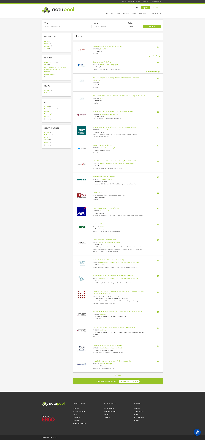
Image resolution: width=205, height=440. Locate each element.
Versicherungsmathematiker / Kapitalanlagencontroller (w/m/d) (113, 111)
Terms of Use (138, 411)
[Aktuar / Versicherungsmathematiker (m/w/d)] (81, 348)
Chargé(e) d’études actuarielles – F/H (104, 239)
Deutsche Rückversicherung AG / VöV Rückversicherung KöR (117, 163)
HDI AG (102, 226)
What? (46, 23)
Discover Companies (122, 13)
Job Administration (110, 411)
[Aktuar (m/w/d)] (81, 195)
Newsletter (76, 420)
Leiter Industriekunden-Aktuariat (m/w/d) (106, 208)
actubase (138, 2)
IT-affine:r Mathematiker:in (101, 224)
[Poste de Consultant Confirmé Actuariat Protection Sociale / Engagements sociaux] (81, 99)
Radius (130, 23)
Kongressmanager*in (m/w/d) (102, 62)
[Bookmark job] (158, 46)
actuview (123, 2)
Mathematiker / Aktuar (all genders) (104, 176)
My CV (134, 13)
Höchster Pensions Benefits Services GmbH (112, 348)
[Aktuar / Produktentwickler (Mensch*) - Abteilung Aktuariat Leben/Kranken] (81, 164)
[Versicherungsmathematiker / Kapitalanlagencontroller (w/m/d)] (81, 114)
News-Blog (76, 417)
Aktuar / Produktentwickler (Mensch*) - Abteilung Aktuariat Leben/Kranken (116, 161)
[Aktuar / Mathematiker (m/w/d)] (81, 148)
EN (157, 7)
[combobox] (68, 26)
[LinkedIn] (43, 410)
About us (137, 408)
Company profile (109, 408)
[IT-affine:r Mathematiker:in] (81, 227)
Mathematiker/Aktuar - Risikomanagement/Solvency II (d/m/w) (113, 275)
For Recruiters (156, 13)
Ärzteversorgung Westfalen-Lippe (109, 114)
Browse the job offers (79, 423)
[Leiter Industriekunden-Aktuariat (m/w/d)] (81, 211)
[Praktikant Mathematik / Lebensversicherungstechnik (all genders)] (81, 330)
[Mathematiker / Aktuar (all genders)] (81, 180)
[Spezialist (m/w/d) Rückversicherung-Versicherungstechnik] (81, 364)
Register (145, 8)
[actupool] (58, 10)
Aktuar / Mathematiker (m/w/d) (102, 145)
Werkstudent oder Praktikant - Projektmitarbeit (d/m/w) (110, 260)
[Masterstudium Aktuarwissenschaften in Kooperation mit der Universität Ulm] (81, 314)
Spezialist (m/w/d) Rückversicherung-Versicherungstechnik (112, 361)
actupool (131, 2)
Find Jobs (109, 13)
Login (136, 7)
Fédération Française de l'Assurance (109, 242)
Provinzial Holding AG (106, 179)
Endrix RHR (103, 49)
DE (153, 7)
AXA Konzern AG (104, 211)
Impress (136, 420)
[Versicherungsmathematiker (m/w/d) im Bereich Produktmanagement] (81, 130)
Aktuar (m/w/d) (97, 192)
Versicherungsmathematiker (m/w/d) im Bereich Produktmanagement (115, 127)
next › (120, 375)
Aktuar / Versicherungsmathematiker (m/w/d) (107, 345)
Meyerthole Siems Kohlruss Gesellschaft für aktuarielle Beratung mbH (119, 262)
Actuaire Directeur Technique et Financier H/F (107, 46)
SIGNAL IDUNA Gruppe (106, 364)
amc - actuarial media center (152, 2)
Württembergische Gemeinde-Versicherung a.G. (113, 130)
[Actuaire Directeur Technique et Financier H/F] (81, 49)
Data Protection (139, 417)
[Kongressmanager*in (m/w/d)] (81, 65)
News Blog (142, 13)
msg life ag (103, 314)
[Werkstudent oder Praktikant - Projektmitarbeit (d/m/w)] (81, 263)
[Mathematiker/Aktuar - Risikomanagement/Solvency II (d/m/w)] (81, 279)
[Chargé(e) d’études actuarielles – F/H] (81, 243)
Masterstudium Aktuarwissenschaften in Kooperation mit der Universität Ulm (117, 311)
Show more (47, 77)
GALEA (101, 83)
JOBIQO (55, 437)
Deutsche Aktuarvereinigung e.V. (109, 65)
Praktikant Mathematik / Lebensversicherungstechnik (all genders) (114, 327)
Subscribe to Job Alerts (130, 381)
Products (106, 414)
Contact (136, 414)
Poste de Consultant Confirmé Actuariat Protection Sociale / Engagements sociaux (119, 96)
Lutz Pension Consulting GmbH (108, 148)
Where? (96, 23)
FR (160, 7)
